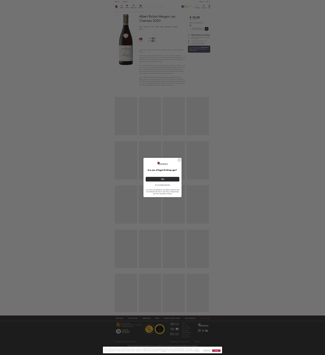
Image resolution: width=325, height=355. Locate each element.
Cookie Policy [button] (164, 351)
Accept (216, 350)
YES (162, 179)
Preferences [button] (197, 351)
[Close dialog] (179, 160)
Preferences (207, 350)
